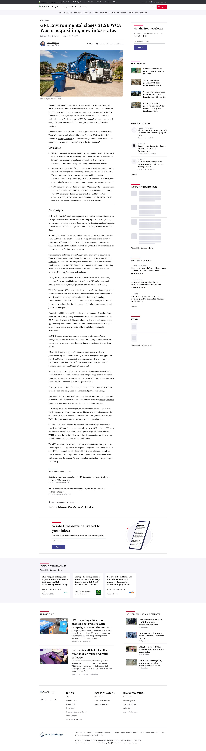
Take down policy (104, 743)
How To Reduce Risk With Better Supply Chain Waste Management (151, 164)
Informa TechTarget (111, 732)
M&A (60, 12)
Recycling (103, 12)
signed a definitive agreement (83, 153)
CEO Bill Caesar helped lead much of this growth (68, 335)
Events (71, 7)
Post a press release (145, 248)
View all (134, 174)
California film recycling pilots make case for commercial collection (150, 663)
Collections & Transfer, (67, 507)
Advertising (99, 697)
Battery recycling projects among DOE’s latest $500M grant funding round (153, 107)
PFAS (131, 12)
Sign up (163, 7)
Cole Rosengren (53, 43)
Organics (112, 12)
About (68, 697)
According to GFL (58, 197)
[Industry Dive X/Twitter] (51, 699)
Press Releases (81, 7)
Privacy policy (80, 743)
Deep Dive (56, 7)
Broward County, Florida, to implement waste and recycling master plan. (146, 285)
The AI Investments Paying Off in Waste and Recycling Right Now (152, 133)
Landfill (95, 12)
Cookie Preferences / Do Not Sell (125, 743)
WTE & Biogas (122, 12)
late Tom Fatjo (75, 313)
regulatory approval (94, 112)
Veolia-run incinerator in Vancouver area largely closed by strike (154, 94)
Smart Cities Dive (89, 2)
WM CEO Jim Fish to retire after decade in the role (153, 71)
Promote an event (145, 345)
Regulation (68, 12)
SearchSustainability (110, 2)
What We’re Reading (74, 719)
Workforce (77, 12)
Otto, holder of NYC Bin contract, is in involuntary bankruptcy (151, 649)
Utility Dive (99, 2)
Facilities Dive (67, 2)
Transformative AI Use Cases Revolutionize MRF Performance (151, 148)
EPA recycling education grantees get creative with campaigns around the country (91, 623)
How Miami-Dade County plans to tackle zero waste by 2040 (151, 636)
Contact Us (70, 704)
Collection (87, 12)
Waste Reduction (141, 12)
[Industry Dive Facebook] (46, 699)
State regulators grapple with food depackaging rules (152, 83)
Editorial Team (71, 700)
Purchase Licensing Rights (76, 712)
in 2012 (71, 320)
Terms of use (91, 743)
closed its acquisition (99, 105)
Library (64, 7)
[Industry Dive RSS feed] (55, 699)
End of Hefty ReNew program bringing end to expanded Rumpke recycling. (148, 299)
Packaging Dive (77, 2)
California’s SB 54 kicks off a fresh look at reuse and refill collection (90, 653)
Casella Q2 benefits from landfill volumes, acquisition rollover (150, 622)
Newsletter (70, 708)
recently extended (65, 138)
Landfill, (81, 507)
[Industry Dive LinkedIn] (42, 699)
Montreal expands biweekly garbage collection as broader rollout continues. (148, 270)
